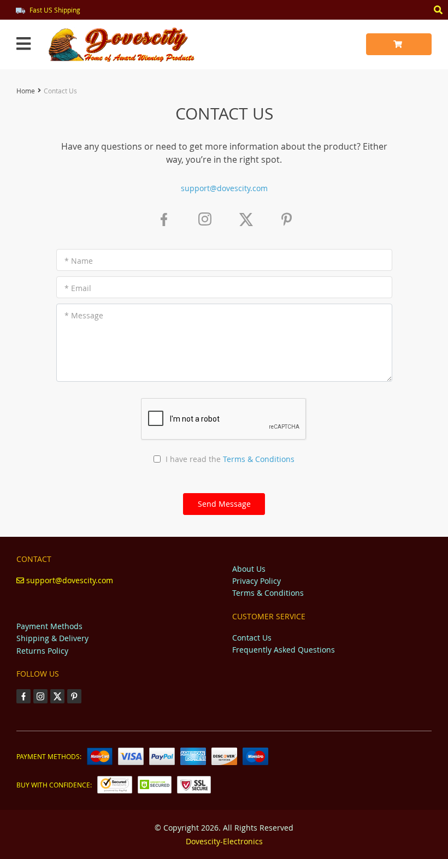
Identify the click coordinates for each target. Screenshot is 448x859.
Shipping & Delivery (52, 638)
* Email (77, 288)
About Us (249, 569)
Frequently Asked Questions (283, 649)
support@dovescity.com (224, 188)
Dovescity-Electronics (224, 841)
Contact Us (252, 637)
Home (25, 90)
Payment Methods (49, 626)
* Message (83, 315)
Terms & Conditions (258, 459)
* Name (78, 261)
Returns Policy (42, 650)
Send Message (224, 504)
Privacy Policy (256, 581)
